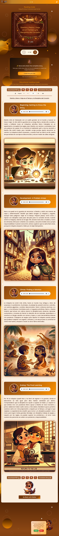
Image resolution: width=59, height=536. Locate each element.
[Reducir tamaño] (27, 93)
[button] (31, 2)
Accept (36, 530)
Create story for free (29, 73)
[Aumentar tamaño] (38, 93)
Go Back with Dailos (29, 497)
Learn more (39, 532)
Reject (41, 530)
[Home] (4, 2)
